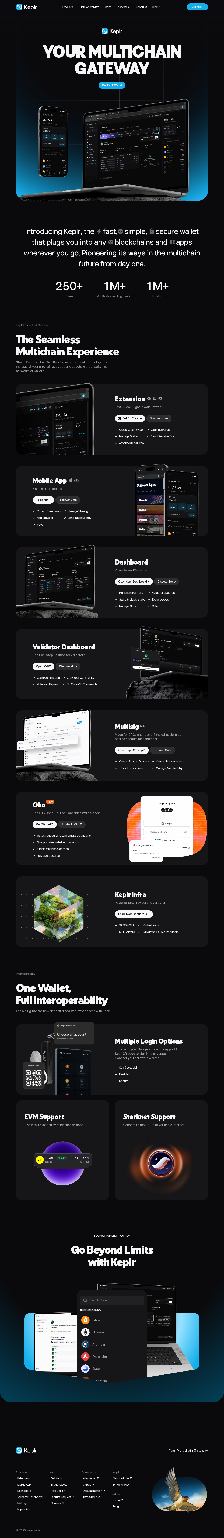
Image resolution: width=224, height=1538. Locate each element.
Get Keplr (56, 1478)
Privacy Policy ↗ (122, 1484)
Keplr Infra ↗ (25, 1509)
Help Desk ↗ (58, 1490)
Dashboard (24, 1490)
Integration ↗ (91, 1478)
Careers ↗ (57, 1503)
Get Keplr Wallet (112, 85)
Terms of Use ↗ (122, 1478)
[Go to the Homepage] (26, 1450)
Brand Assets (59, 1484)
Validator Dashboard (30, 1497)
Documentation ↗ (94, 1490)
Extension (24, 1478)
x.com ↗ (118, 1500)
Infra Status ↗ (91, 1497)
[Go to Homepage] (26, 7)
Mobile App (24, 1484)
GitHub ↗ (88, 1484)
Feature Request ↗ (63, 1497)
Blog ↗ (117, 1506)
